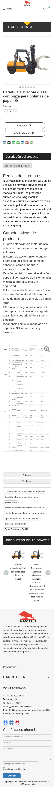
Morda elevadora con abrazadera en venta (25, 507)
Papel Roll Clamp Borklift (16, 529)
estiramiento (11, 502)
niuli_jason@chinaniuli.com (18, 706)
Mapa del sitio (28, 784)
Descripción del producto (21, 156)
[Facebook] (5, 722)
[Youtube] (17, 722)
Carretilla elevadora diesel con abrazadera (25, 491)
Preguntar (22, 125)
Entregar (12, 776)
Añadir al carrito (22, 133)
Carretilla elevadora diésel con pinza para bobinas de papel (18, 571)
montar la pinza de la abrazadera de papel (25, 513)
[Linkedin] (11, 722)
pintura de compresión (15, 524)
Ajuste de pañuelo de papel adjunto (22, 518)
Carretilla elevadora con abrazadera (22, 497)
